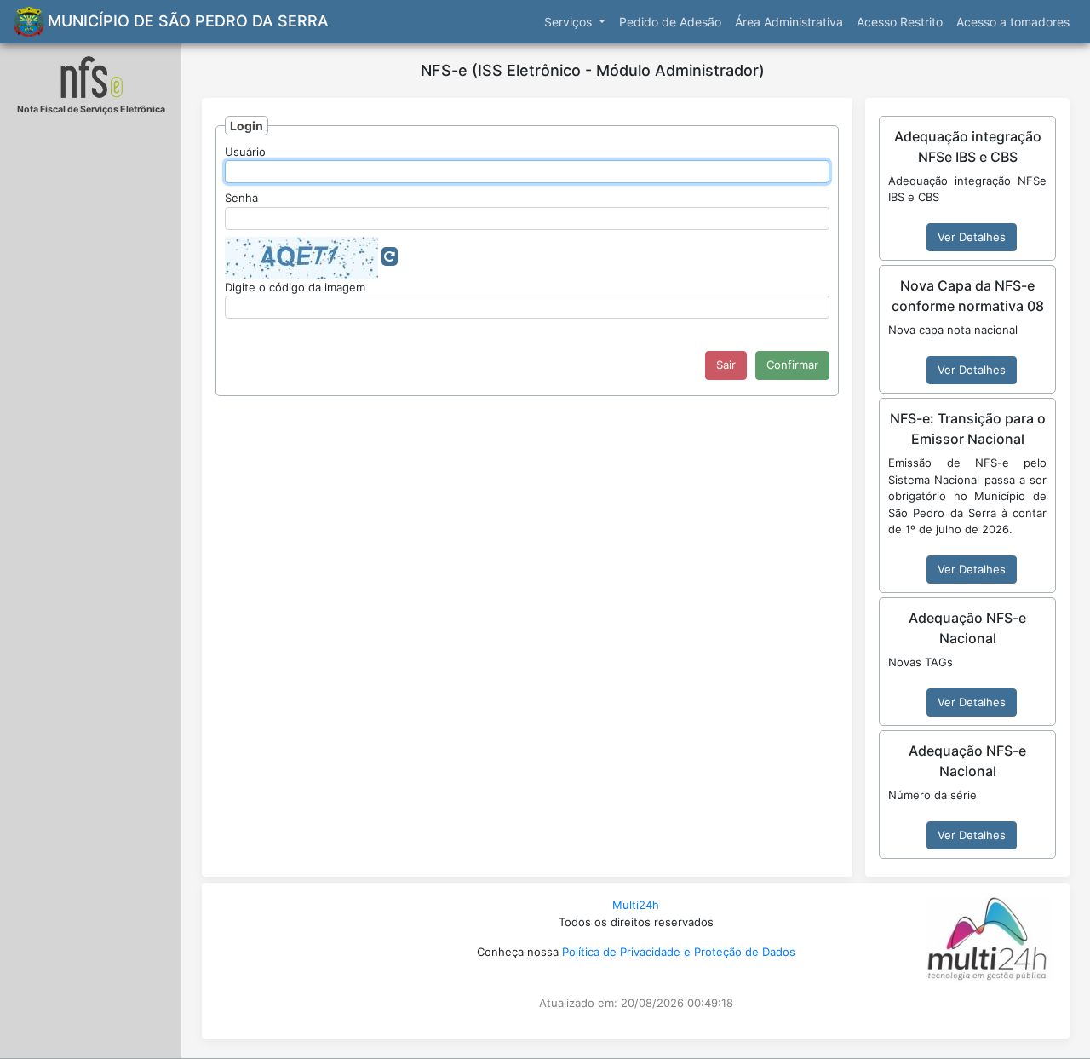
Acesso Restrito (900, 21)
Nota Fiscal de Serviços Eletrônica (91, 109)
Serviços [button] (569, 21)
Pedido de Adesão (670, 21)
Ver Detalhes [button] (972, 237)
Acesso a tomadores (1013, 21)
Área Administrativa (789, 21)
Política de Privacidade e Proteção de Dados (678, 951)
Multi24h (635, 905)
